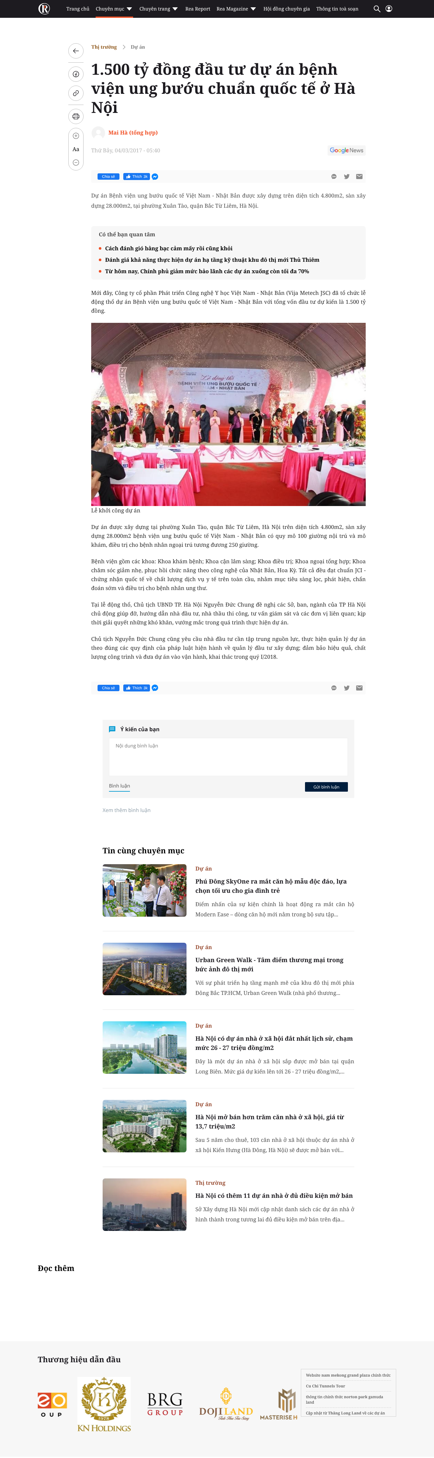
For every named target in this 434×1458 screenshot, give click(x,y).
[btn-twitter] (346, 176)
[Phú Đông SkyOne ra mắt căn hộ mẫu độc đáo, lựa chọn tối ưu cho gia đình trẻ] (144, 890)
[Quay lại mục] (76, 51)
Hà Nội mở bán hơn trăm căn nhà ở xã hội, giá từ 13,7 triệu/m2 (269, 1121)
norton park (356, 1396)
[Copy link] (76, 93)
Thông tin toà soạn (337, 9)
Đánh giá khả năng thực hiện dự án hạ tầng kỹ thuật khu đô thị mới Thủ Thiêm (212, 259)
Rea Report (197, 9)
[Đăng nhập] (389, 11)
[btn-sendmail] (359, 176)
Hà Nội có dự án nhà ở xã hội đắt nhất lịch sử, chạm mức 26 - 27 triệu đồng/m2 (274, 1043)
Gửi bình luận (326, 787)
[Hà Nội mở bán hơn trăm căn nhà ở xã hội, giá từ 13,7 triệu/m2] (144, 1126)
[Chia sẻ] (76, 74)
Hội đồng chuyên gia (286, 9)
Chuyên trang (154, 9)
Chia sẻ (108, 176)
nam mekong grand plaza (346, 1375)
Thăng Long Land (345, 1413)
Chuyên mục (110, 9)
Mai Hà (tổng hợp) (133, 132)
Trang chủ (77, 9)
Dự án (138, 47)
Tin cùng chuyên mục (144, 850)
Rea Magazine (232, 9)
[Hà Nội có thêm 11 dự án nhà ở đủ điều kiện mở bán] (144, 1204)
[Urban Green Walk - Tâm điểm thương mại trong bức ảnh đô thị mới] (144, 969)
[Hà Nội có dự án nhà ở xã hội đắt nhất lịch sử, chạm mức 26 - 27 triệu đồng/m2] (144, 1047)
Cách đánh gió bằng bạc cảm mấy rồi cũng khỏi (169, 248)
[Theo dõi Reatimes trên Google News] (347, 151)
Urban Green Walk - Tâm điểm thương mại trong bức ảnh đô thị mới (269, 964)
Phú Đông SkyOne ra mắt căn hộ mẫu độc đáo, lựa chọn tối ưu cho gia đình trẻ (271, 886)
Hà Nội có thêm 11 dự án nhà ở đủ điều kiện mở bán (274, 1195)
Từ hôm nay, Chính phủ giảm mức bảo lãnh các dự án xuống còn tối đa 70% (207, 271)
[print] (76, 116)
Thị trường (104, 47)
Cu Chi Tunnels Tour (325, 1386)
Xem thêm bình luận (127, 810)
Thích (140, 176)
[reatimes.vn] (44, 9)
